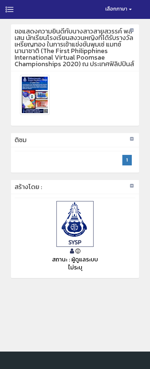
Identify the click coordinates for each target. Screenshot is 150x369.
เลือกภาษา (116, 9)
